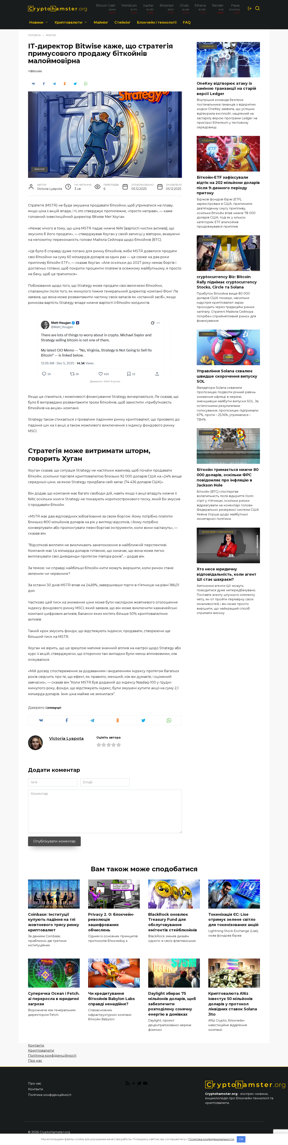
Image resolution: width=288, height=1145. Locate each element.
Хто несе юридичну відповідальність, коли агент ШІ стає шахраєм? (226, 574)
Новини (36, 22)
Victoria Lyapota (66, 738)
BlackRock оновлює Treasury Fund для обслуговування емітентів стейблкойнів (172, 922)
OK (241, 1139)
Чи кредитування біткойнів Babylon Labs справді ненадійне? (111, 998)
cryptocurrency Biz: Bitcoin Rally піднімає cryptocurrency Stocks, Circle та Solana (227, 282)
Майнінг (101, 22)
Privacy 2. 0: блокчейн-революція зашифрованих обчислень (111, 922)
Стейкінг (122, 22)
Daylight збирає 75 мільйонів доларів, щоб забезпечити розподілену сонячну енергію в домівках (172, 1003)
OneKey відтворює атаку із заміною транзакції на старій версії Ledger (226, 88)
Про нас (35, 1061)
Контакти (36, 1045)
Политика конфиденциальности (211, 1139)
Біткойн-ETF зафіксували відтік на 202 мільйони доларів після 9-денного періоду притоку (228, 185)
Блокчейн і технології (157, 22)
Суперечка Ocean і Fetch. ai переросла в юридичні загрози (54, 998)
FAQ (187, 22)
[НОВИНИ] (228, 75)
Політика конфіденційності (52, 1056)
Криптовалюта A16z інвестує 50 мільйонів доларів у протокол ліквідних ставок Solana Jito (232, 1003)
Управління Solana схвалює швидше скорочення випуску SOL (227, 376)
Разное (39, 169)
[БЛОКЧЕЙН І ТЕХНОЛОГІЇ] (228, 561)
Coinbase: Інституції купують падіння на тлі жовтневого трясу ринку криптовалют (53, 922)
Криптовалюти (68, 22)
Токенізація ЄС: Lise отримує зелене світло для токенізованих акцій (233, 919)
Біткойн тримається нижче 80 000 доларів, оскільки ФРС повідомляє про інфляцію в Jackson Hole (227, 477)
